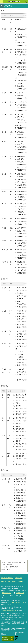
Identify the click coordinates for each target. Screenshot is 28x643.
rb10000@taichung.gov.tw (17, 602)
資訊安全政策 (18, 578)
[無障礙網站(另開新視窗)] (8, 638)
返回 (2, 6)
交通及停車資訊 (12, 581)
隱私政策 (21, 581)
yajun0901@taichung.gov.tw (9, 610)
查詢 (26, 1)
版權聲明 (3, 581)
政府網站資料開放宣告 (7, 578)
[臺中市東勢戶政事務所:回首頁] (14, 1)
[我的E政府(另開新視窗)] (16, 638)
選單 (1, 1)
